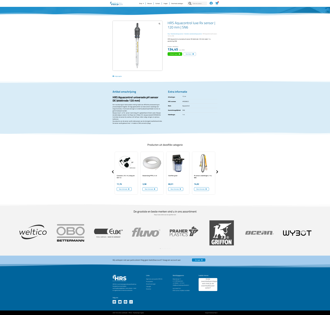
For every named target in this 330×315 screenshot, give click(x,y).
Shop (140, 3)
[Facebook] (125, 302)
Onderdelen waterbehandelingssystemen (193, 34)
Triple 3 (215, 313)
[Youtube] (120, 302)
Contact (157, 3)
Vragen (166, 3)
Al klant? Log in (174, 54)
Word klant (188, 54)
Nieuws (149, 3)
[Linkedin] (114, 302)
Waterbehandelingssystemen (177, 34)
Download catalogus (177, 3)
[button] (159, 23)
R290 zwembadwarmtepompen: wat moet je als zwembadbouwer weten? (211, 283)
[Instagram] (131, 302)
